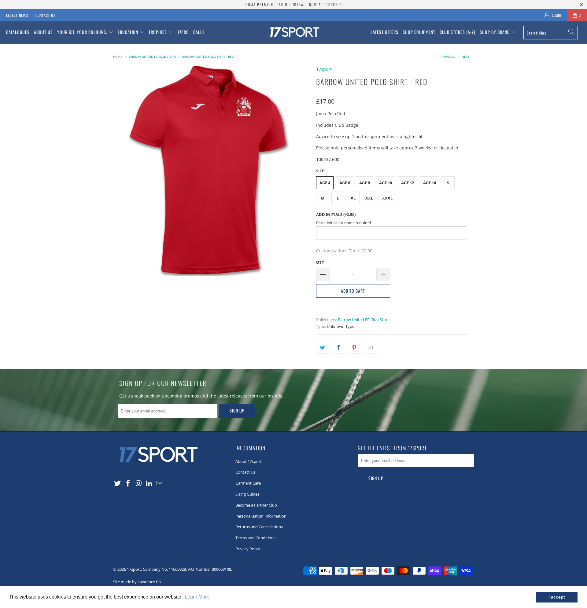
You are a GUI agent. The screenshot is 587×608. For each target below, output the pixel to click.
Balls (199, 32)
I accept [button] (556, 597)
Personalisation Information (260, 516)
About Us (43, 32)
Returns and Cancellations (259, 526)
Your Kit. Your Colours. (83, 32)
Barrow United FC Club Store (363, 319)
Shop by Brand (495, 32)
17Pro (183, 32)
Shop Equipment (419, 32)
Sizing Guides (247, 494)
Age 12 (407, 182)
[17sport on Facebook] (128, 483)
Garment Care (248, 483)
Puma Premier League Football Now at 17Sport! (293, 4)
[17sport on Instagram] (138, 483)
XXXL (387, 198)
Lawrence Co (149, 581)
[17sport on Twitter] (117, 483)
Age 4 (324, 182)
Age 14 (429, 182)
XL (353, 198)
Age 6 (344, 182)
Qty (320, 262)
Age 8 (364, 182)
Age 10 (385, 182)
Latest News (17, 15)
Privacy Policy (247, 548)
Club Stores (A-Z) (457, 32)
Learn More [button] (197, 596)
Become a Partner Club (256, 505)
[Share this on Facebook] (338, 347)
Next (466, 56)
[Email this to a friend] (370, 347)
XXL (369, 198)
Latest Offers (384, 32)
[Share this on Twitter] (322, 347)
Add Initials (336, 214)
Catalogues (18, 32)
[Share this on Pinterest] (354, 347)
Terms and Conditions (255, 537)
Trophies (158, 32)
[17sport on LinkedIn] (149, 483)
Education (128, 32)
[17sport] (293, 32)
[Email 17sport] (160, 483)
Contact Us (45, 15)
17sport (324, 69)
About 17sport (248, 461)
